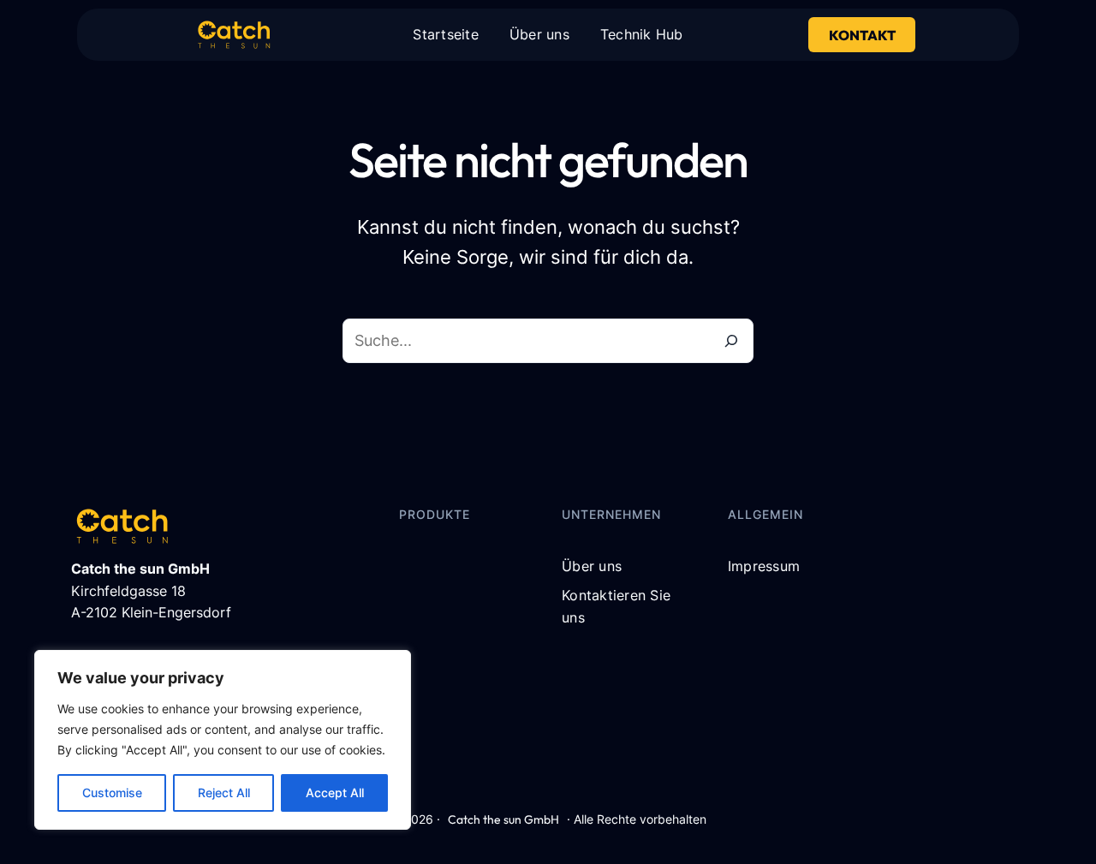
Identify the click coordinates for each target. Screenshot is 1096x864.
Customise (112, 792)
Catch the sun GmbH (503, 819)
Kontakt (862, 35)
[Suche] (731, 341)
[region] (222, 740)
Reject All (224, 792)
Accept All (335, 792)
